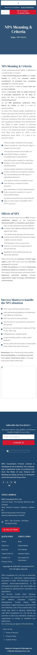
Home (13, 37)
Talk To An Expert (22, 11)
